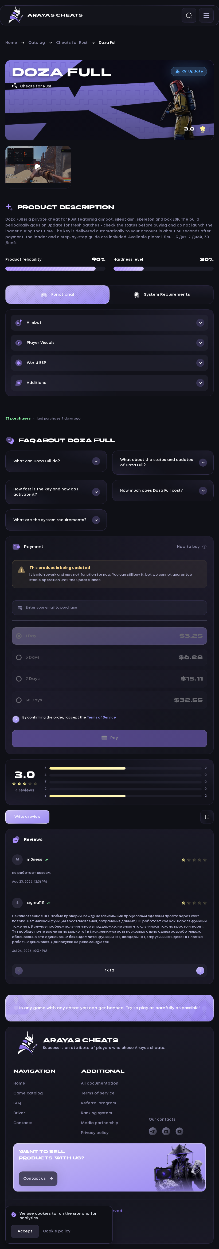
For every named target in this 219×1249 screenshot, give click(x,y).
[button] (109, 323)
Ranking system (96, 1113)
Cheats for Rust (72, 42)
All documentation (99, 1083)
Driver (19, 1113)
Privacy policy (94, 1133)
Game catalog (28, 1093)
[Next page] (200, 971)
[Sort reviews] (207, 817)
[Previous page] (19, 971)
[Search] (189, 15)
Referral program (98, 1103)
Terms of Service (101, 717)
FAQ (17, 1103)
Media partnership (99, 1123)
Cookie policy (56, 1231)
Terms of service (98, 1093)
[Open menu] (206, 15)
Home (11, 42)
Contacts (22, 1123)
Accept (25, 1231)
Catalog (36, 42)
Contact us (34, 1178)
